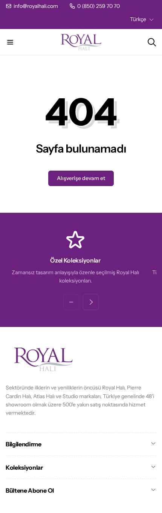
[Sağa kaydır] (91, 302)
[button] (10, 42)
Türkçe (138, 19)
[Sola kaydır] (71, 302)
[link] (32, 6)
